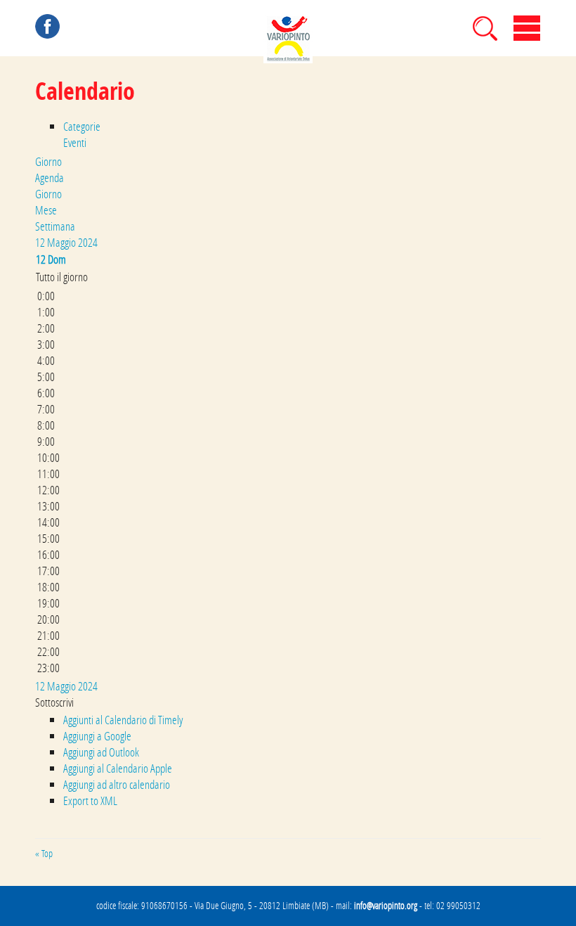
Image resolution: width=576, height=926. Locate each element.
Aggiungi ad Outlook (101, 752)
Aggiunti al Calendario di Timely (123, 720)
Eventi (74, 142)
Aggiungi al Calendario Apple (117, 768)
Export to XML (90, 800)
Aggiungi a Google (97, 736)
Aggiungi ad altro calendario (116, 784)
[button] (54, 702)
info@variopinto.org (385, 905)
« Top (44, 853)
